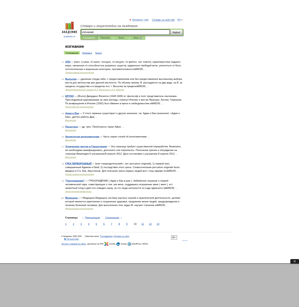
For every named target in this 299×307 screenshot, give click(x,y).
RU (179, 20)
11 (142, 224)
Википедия (70, 120)
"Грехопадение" (75, 180)
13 (158, 224)
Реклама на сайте (121, 236)
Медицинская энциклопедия (79, 208)
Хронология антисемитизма (82, 136)
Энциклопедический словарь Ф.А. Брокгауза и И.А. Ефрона (94, 90)
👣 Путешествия (71, 239)
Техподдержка (106, 236)
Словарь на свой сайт (163, 20)
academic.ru (69, 36)
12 (150, 224)
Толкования (88, 38)
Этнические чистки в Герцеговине (86, 146)
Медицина (71, 197)
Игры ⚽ (137, 38)
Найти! (176, 32)
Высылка (71, 79)
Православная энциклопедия (79, 72)
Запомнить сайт (140, 20)
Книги (121, 38)
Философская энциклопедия (79, 107)
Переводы (105, 38)
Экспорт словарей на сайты (73, 244)
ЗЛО (67, 61)
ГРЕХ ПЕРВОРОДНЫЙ (78, 163)
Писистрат (71, 126)
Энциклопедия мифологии (78, 191)
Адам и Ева (72, 113)
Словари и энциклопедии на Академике (109, 26)
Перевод (87, 53)
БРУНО (69, 96)
